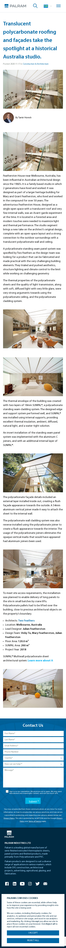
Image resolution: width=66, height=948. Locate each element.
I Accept (33, 933)
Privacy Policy (9, 818)
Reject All (33, 940)
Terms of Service (35, 821)
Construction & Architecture (36, 64)
